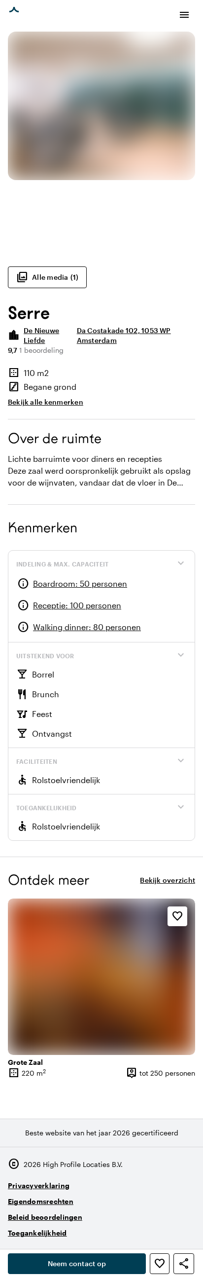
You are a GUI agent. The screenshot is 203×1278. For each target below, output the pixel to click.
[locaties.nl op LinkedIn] (185, 1229)
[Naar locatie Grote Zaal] (101, 977)
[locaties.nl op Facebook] (158, 1229)
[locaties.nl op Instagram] (131, 1229)
